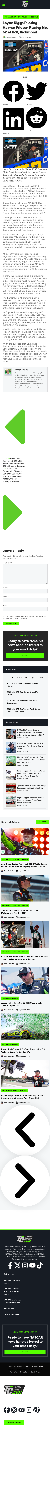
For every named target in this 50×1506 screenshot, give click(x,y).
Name (5, 588)
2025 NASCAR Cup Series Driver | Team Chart (24, 693)
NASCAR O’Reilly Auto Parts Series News (11, 1291)
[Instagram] (25, 1265)
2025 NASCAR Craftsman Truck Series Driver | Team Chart (23, 710)
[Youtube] (32, 1265)
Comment (7, 563)
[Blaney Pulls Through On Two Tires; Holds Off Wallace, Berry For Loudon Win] (10, 761)
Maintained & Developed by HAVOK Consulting (25, 1369)
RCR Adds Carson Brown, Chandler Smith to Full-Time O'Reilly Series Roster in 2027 (30, 732)
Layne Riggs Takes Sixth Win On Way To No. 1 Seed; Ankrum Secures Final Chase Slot (31, 773)
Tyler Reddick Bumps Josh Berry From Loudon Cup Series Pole (31, 786)
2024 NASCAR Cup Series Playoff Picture (25, 678)
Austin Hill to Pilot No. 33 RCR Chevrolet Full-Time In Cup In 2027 (30, 746)
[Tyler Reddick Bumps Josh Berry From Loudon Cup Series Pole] (10, 788)
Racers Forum (10, 1499)
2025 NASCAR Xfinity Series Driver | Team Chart (22, 702)
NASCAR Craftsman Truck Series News (21, 17)
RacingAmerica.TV (12, 1482)
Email (6, 596)
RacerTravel (9, 1493)
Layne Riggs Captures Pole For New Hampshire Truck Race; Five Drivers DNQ (30, 800)
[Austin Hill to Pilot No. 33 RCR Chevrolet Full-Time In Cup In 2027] (10, 747)
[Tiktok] (40, 1265)
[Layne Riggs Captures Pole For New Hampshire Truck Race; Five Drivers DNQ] (10, 801)
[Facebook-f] (10, 1265)
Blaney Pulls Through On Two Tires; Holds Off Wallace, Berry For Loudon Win (30, 759)
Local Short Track (11, 1314)
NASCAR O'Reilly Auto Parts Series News (15, 859)
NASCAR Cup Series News (10, 998)
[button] (4, 4)
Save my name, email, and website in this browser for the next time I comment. (25, 617)
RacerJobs (8, 1487)
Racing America (10, 1476)
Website (6, 605)
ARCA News (9, 1308)
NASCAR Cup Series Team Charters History (22, 685)
